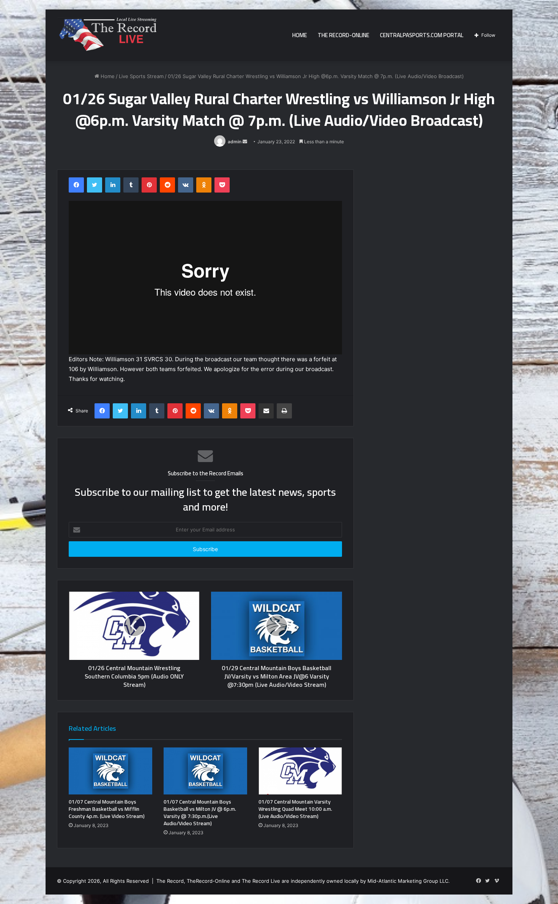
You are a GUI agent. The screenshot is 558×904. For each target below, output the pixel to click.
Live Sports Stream (141, 76)
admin (234, 141)
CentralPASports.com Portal (421, 35)
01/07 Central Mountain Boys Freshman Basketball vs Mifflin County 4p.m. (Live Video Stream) (107, 809)
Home (299, 35)
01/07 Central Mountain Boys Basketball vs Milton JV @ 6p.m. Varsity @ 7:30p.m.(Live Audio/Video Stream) (200, 812)
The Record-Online (343, 35)
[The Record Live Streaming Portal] (106, 36)
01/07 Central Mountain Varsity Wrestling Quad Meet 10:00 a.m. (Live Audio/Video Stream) (295, 809)
